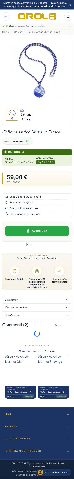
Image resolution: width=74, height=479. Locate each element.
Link (8, 414)
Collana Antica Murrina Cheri (20, 392)
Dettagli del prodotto (16, 307)
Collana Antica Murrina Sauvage (53, 392)
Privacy (11, 426)
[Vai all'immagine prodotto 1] (12, 115)
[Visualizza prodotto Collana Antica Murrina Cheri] (20, 370)
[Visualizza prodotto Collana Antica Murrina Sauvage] (53, 370)
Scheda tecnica (13, 315)
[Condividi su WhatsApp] (27, 141)
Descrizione (11, 299)
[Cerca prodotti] (68, 16)
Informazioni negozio (23, 451)
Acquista (39, 230)
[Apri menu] (6, 16)
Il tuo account (18, 438)
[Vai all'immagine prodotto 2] (26, 115)
